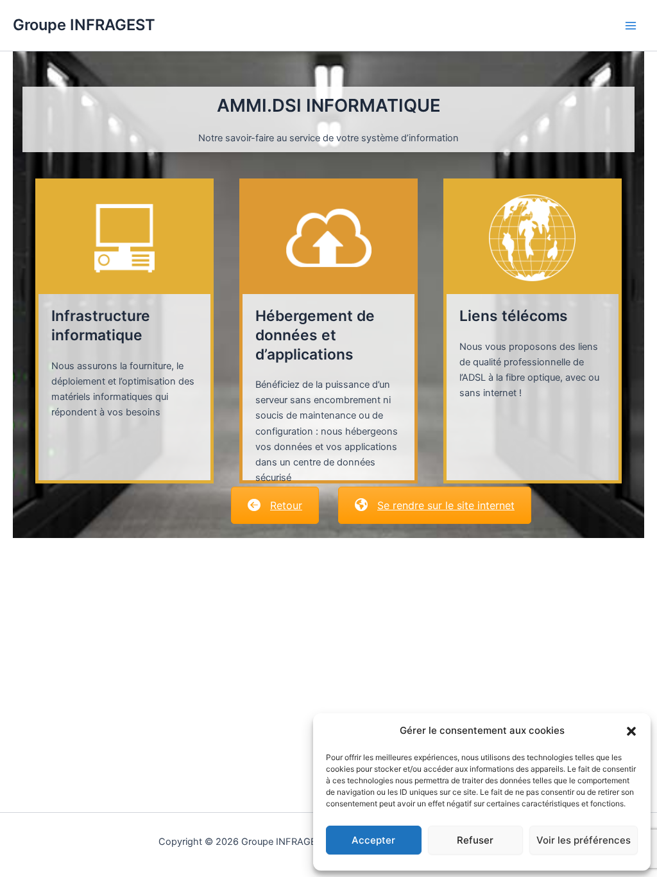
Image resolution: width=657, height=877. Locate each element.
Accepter (373, 840)
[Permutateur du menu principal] (630, 25)
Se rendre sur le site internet (446, 505)
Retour (286, 505)
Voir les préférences (583, 840)
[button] (631, 731)
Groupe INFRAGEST (84, 24)
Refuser (475, 840)
